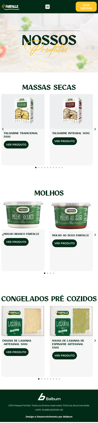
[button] (47, 7)
